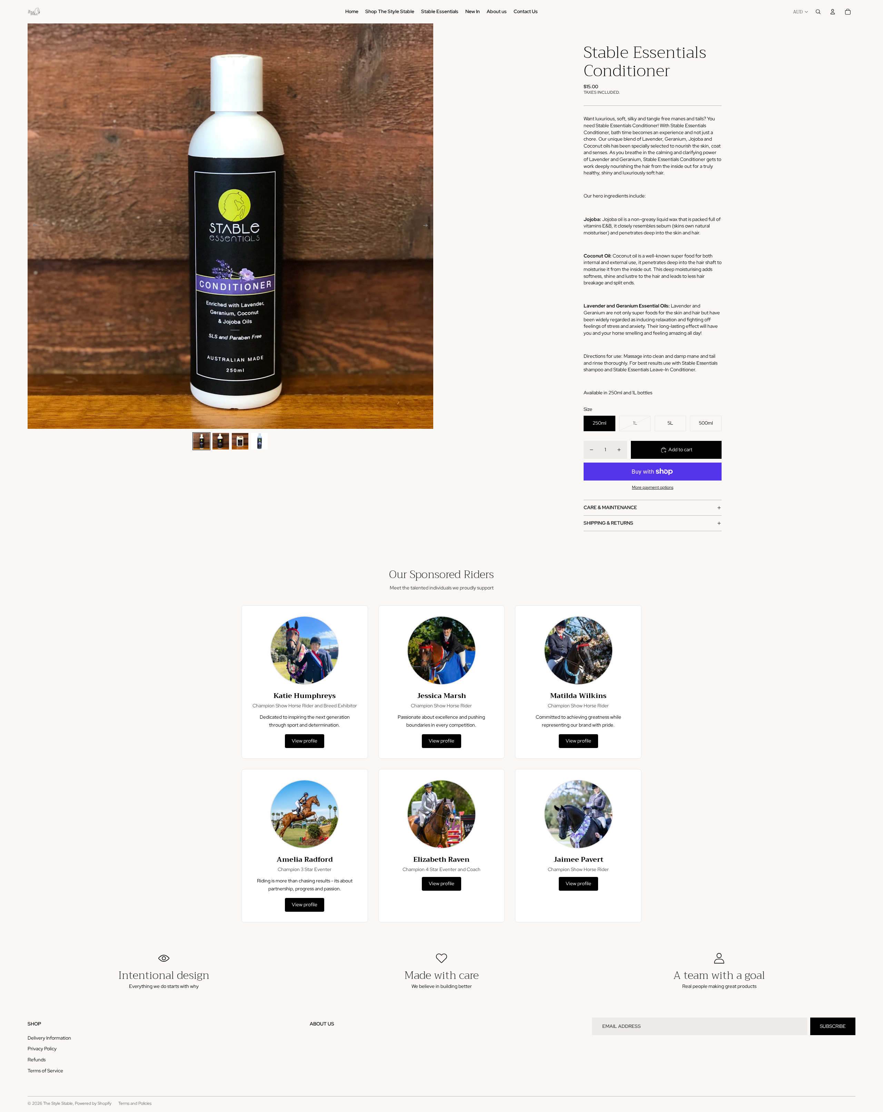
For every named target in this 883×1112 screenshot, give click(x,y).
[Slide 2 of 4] (220, 441)
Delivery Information (49, 1038)
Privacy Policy (42, 1048)
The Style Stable (58, 1103)
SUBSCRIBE (833, 1026)
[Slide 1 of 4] (201, 441)
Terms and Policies (134, 1103)
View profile (304, 741)
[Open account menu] (832, 11)
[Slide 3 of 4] (240, 441)
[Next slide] (427, 226)
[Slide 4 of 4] (259, 441)
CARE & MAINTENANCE (610, 507)
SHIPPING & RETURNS (608, 523)
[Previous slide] (33, 226)
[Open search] (818, 11)
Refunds (37, 1060)
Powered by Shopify (93, 1103)
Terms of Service (45, 1071)
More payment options (652, 487)
